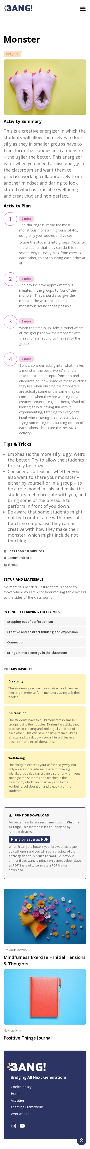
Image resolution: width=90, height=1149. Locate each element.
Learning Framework (27, 1107)
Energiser (11, 53)
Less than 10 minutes (25, 551)
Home (15, 1093)
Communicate (19, 557)
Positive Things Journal (28, 1038)
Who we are (20, 1113)
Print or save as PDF (29, 839)
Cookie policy (21, 1087)
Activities (17, 1100)
